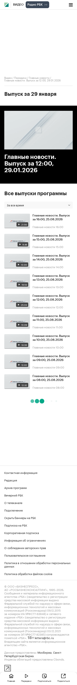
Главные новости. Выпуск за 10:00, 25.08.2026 (51, 338)
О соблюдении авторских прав (25, 547)
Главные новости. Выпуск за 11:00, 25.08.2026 (51, 318)
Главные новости (39, 77)
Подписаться (44, 680)
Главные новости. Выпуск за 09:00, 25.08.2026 (51, 358)
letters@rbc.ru (44, 637)
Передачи (20, 77)
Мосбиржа (44, 652)
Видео (18, 4)
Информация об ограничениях (25, 540)
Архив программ (15, 487)
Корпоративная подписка (21, 532)
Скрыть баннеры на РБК (20, 517)
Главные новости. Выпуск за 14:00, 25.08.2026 (51, 257)
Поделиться (63, 680)
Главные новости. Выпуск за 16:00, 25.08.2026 (51, 217)
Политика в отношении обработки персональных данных (37, 564)
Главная (11, 680)
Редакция (10, 480)
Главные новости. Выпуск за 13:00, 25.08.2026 (51, 277)
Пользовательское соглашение (24, 555)
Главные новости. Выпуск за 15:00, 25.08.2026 (51, 237)
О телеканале (13, 502)
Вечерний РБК (13, 495)
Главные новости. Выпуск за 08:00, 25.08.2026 (51, 378)
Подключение (13, 510)
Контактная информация (20, 472)
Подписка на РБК (15, 525)
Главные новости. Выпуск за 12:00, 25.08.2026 (51, 297)
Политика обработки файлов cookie (28, 573)
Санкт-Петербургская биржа (33, 654)
